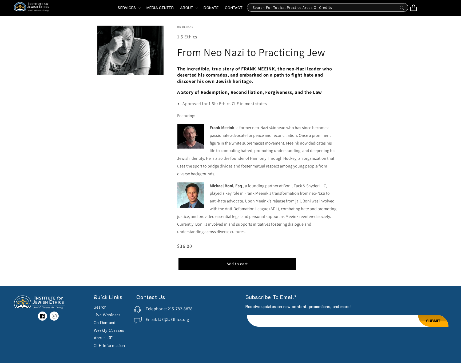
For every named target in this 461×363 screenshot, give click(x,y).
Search (100, 307)
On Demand (105, 322)
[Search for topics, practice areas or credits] (402, 9)
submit (433, 321)
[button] (128, 7)
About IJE (103, 337)
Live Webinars (107, 314)
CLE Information (109, 345)
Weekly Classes (109, 330)
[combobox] (327, 7)
